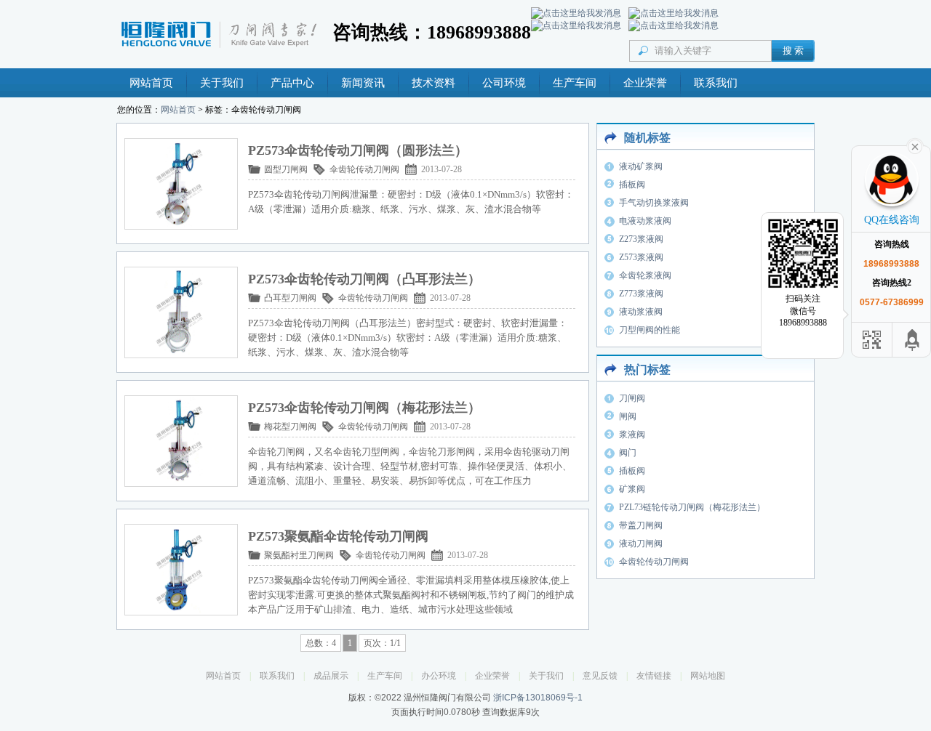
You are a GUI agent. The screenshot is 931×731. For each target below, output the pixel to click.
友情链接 (653, 676)
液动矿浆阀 (641, 166)
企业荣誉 (645, 83)
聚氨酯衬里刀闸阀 (299, 555)
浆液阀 (632, 434)
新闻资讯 (363, 83)
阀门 (627, 453)
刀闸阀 (632, 398)
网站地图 (707, 676)
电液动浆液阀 (645, 221)
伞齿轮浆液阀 (645, 275)
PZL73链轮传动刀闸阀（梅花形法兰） (692, 507)
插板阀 (632, 184)
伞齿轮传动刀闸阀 (364, 169)
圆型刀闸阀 (286, 169)
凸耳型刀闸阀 (290, 298)
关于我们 (222, 83)
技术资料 (433, 83)
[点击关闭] (915, 145)
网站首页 (151, 83)
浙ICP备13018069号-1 (538, 697)
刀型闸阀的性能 (649, 330)
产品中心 (292, 83)
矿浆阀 (632, 489)
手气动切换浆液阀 (654, 203)
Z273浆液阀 (641, 239)
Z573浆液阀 (641, 257)
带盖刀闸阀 (641, 525)
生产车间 (574, 83)
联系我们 (716, 83)
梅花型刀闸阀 (290, 426)
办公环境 (438, 676)
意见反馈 (600, 676)
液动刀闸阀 (641, 543)
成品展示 (330, 676)
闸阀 (627, 416)
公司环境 (504, 83)
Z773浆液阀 (641, 293)
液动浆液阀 (641, 312)
